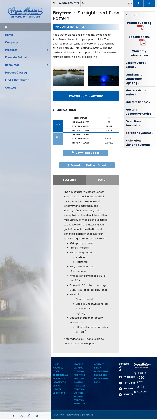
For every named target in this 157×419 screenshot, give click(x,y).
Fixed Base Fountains (133, 123)
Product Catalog (139, 23)
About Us (58, 368)
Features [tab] (69, 180)
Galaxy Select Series (136, 65)
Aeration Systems (138, 133)
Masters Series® (137, 102)
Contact (132, 15)
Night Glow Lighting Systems (138, 143)
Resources (100, 375)
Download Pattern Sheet (88, 165)
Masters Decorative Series (138, 112)
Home (56, 364)
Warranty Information (139, 53)
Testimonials (60, 375)
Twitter (128, 394)
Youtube (128, 388)
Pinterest (129, 383)
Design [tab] (102, 180)
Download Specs (87, 153)
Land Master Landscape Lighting (135, 79)
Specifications (139, 37)
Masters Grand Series (136, 92)
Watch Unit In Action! (86, 96)
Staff (56, 371)
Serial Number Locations (59, 389)
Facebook (129, 377)
